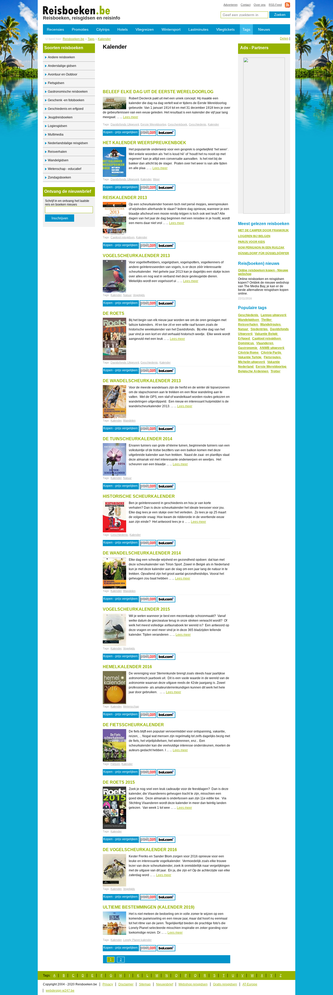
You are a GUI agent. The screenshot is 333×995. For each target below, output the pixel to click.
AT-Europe (249, 984)
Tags (246, 29)
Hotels (122, 29)
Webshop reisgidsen (193, 984)
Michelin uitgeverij (252, 362)
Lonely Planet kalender (137, 939)
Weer (156, 179)
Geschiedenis (197, 124)
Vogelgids (139, 295)
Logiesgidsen (57, 126)
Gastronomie (248, 348)
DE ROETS (113, 313)
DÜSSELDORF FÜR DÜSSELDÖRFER (263, 253)
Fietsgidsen (56, 83)
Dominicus (246, 343)
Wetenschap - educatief (64, 169)
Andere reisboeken (61, 57)
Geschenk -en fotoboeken (66, 100)
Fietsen (115, 764)
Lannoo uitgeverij (274, 315)
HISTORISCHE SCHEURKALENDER (139, 496)
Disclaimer (125, 984)
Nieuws (264, 29)
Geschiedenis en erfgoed (66, 109)
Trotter (275, 371)
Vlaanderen (265, 343)
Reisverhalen (57, 152)
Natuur (127, 295)
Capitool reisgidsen (123, 237)
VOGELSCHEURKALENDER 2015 (136, 609)
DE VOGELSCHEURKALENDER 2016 (140, 849)
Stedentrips (259, 329)
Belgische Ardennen (253, 371)
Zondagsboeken (59, 177)
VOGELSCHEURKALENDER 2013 (136, 255)
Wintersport (171, 29)
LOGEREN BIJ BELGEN (254, 236)
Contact (246, 4)
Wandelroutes (270, 324)
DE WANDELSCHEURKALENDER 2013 (142, 381)
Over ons (260, 4)
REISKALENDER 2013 (125, 197)
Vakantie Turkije (250, 357)
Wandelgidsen (58, 160)
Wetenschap (131, 706)
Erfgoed (244, 338)
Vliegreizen (145, 29)
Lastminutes (198, 29)
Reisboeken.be (73, 39)
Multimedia (55, 134)
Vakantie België (266, 334)
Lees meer (130, 117)
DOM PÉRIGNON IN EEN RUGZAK (261, 247)
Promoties (80, 29)
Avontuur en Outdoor (62, 74)
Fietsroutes (272, 357)
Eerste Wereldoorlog (153, 124)
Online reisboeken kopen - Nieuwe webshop (263, 272)
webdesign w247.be (60, 990)
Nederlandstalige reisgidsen (68, 143)
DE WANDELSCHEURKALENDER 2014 (142, 553)
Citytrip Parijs (271, 352)
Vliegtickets (225, 29)
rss (287, 4)
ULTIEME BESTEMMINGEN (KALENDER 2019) (148, 907)
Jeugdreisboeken (60, 117)
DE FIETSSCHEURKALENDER (133, 725)
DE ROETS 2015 (119, 782)
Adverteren (230, 4)
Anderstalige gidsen (62, 66)
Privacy (108, 984)
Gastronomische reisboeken (68, 91)
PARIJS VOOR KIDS (251, 241)
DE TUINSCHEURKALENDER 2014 (137, 439)
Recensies (55, 29)
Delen (284, 38)
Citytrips (103, 29)
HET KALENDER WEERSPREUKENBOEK (144, 143)
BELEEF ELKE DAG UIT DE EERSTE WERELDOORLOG (158, 92)
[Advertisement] (164, 61)
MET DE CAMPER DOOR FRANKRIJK (263, 230)
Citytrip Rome (248, 352)
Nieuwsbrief (164, 984)
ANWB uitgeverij (272, 348)
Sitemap (145, 984)
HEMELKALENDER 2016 (127, 667)
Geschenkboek (177, 124)
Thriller (266, 320)
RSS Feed (275, 4)
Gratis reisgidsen (225, 984)
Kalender (76, 10)
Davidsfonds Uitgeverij (125, 124)
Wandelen (129, 420)
